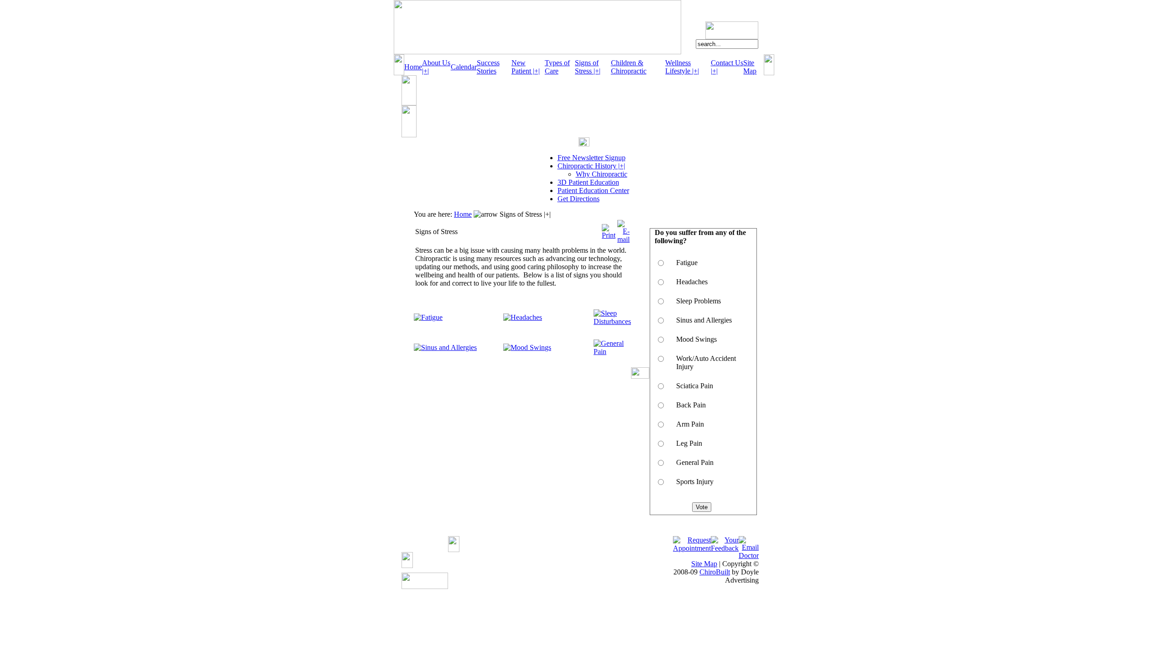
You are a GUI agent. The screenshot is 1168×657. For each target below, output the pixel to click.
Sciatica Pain (694, 386)
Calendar (464, 67)
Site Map (749, 67)
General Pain (695, 462)
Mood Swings (696, 339)
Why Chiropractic (601, 174)
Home (413, 67)
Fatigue (687, 262)
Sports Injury (695, 481)
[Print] (608, 229)
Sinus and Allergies (704, 320)
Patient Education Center (593, 190)
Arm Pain (690, 424)
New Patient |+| (525, 67)
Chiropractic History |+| (591, 166)
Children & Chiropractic (629, 67)
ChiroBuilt (714, 572)
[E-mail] (623, 229)
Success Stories (488, 67)
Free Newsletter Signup (592, 158)
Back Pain (691, 405)
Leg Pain (689, 443)
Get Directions (579, 199)
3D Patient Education (588, 182)
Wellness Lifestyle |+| (682, 67)
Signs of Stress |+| (587, 67)
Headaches (692, 282)
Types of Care (557, 67)
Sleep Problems (698, 301)
